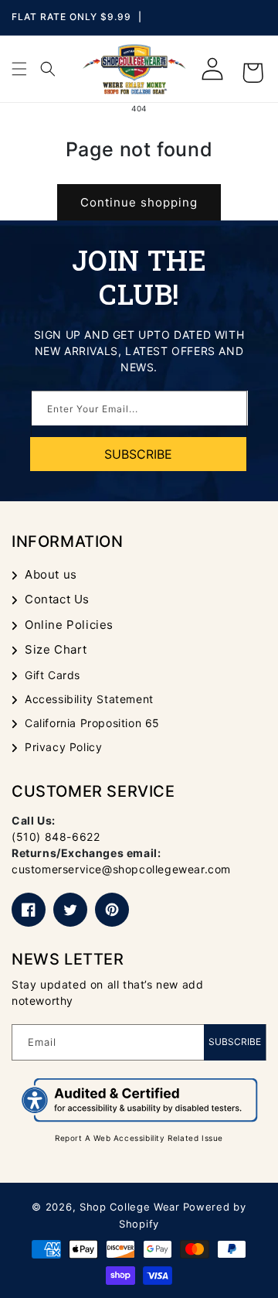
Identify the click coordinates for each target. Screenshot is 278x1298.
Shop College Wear (130, 1207)
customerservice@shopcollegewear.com (121, 869)
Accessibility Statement (89, 698)
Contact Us (57, 599)
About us (51, 574)
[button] (19, 69)
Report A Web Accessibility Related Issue (139, 1138)
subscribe (138, 454)
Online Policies (69, 624)
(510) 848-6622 (56, 836)
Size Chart (56, 649)
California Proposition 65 (92, 722)
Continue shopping (139, 202)
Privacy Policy (63, 746)
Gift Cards (52, 674)
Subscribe (234, 1041)
